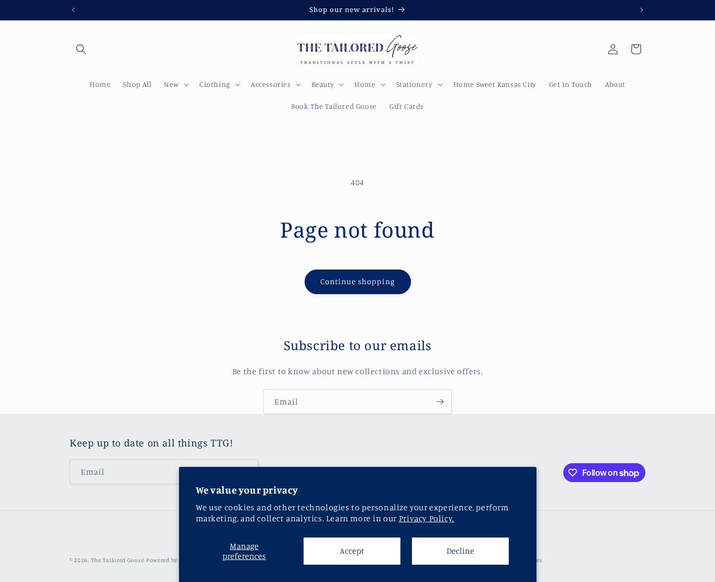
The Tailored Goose (117, 560)
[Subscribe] (439, 401)
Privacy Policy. (426, 518)
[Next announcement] (641, 10)
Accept (352, 550)
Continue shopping (357, 281)
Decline (460, 550)
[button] (81, 49)
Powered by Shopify (173, 560)
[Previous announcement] (73, 10)
